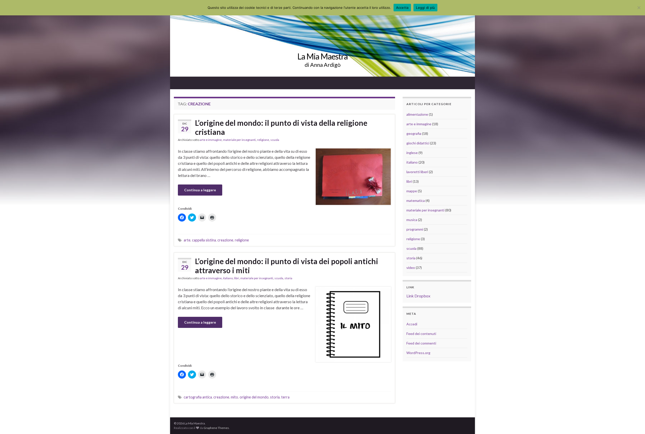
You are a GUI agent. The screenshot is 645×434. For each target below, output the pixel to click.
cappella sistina (204, 240)
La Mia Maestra (322, 56)
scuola (274, 140)
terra (285, 397)
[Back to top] (633, 422)
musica (411, 220)
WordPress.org (418, 353)
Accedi (411, 324)
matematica (415, 200)
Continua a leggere (200, 190)
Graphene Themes (216, 428)
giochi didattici (417, 143)
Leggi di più (425, 8)
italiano (228, 278)
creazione (225, 240)
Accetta (402, 8)
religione (263, 140)
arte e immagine (211, 140)
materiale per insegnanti (239, 140)
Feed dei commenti (421, 343)
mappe (411, 191)
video (410, 267)
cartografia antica (198, 397)
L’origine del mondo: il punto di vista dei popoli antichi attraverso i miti (286, 266)
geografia (413, 133)
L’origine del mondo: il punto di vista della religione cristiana (281, 127)
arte (187, 240)
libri (236, 278)
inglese (412, 152)
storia (288, 278)
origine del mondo (254, 397)
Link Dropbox (418, 295)
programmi (414, 229)
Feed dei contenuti (421, 333)
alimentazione (417, 114)
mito (234, 397)
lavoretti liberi (417, 172)
